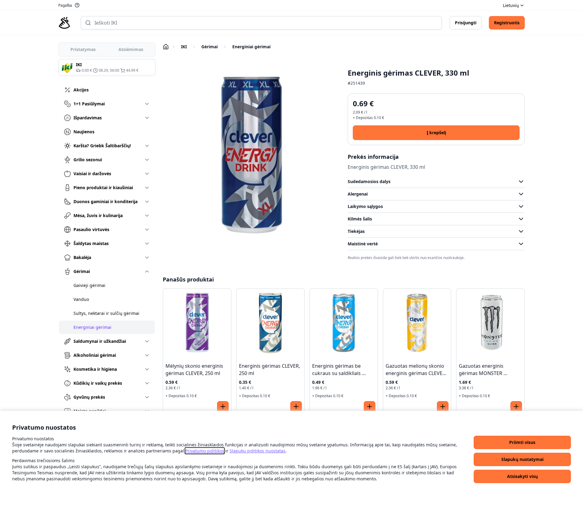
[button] (522, 442)
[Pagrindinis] (64, 23)
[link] (204, 451)
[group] (106, 67)
